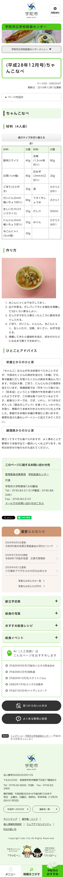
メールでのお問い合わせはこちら (24, 503)
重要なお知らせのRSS (29, 586)
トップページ (16, 736)
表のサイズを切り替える (31, 137)
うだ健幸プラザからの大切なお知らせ (26, 571)
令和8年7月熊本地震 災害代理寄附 (25, 558)
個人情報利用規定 (13, 824)
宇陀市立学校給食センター (37, 736)
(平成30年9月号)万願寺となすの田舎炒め (32, 665)
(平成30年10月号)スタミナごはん (27, 678)
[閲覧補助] (55, 10)
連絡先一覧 (44, 809)
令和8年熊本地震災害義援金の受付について (29, 546)
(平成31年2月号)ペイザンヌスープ (28, 690)
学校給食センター (38, 474)
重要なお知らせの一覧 (29, 581)
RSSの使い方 (10, 829)
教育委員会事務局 (15, 474)
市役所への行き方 (15, 809)
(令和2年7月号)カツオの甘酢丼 (26, 684)
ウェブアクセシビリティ (38, 824)
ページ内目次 (15, 97)
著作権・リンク (30, 819)
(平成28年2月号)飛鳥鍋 (22, 672)
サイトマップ (10, 819)
